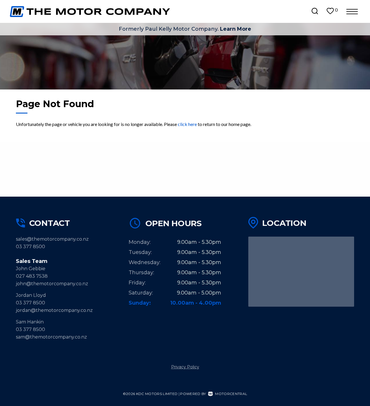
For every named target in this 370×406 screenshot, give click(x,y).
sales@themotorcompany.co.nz (52, 239)
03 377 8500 (30, 246)
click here (187, 124)
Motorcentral (231, 394)
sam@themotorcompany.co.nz (51, 337)
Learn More (235, 29)
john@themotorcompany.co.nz (52, 283)
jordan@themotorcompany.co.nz (54, 310)
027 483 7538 (32, 276)
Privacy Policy (185, 367)
